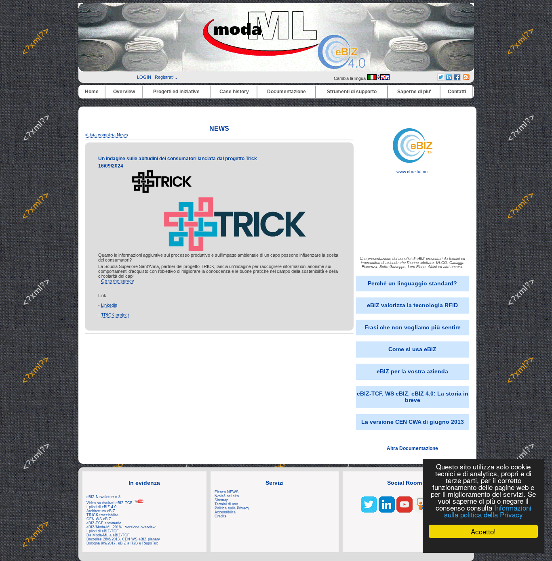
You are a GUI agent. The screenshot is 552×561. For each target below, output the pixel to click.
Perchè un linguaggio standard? (412, 283)
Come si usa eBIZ (412, 349)
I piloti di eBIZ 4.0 (101, 507)
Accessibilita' (225, 512)
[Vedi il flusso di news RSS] (466, 78)
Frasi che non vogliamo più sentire (412, 327)
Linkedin (109, 305)
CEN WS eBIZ (98, 519)
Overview (124, 91)
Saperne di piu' (414, 91)
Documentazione (286, 91)
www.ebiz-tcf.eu (412, 171)
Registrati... (166, 77)
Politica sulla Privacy (232, 508)
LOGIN (144, 77)
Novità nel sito (227, 496)
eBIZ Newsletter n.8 (103, 497)
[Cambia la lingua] (378, 78)
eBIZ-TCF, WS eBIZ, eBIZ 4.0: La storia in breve (412, 396)
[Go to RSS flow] (369, 511)
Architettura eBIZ (100, 511)
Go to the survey (117, 280)
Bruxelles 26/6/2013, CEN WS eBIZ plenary (123, 539)
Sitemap (221, 500)
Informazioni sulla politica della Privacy (487, 510)
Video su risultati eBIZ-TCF (110, 503)
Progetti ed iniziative (176, 91)
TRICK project (115, 314)
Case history (234, 91)
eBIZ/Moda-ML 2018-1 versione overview (121, 527)
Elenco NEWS (226, 492)
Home (92, 91)
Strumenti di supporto (352, 91)
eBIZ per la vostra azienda (412, 371)
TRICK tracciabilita (102, 515)
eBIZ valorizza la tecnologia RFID (412, 305)
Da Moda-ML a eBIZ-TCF (108, 535)
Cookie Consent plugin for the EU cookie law (483, 545)
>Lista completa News (106, 134)
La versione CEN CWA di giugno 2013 (412, 422)
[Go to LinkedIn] (387, 511)
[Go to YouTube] (404, 511)
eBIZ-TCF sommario (103, 523)
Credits (221, 516)
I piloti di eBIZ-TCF (102, 531)
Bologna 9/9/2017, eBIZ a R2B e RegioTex (122, 543)
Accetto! (483, 531)
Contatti (457, 91)
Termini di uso (226, 504)
